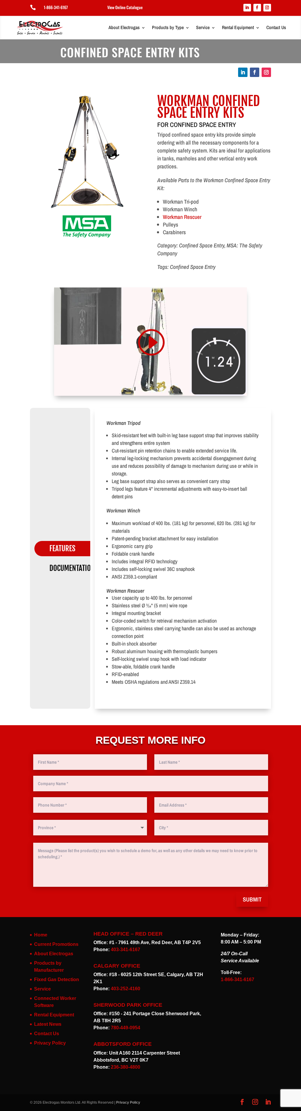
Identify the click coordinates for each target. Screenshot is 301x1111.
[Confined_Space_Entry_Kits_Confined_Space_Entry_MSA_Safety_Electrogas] (87, 208)
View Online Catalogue (125, 7)
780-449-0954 (125, 1027)
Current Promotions (56, 944)
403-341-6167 (125, 949)
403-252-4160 (125, 988)
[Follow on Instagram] (267, 7)
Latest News (47, 1024)
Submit (252, 899)
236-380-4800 (125, 1067)
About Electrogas (124, 27)
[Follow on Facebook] (257, 7)
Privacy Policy (50, 1042)
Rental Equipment (238, 27)
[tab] (66, 548)
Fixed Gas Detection (56, 979)
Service (203, 27)
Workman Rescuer (182, 217)
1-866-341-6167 (56, 7)
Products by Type (168, 27)
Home (40, 934)
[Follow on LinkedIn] (247, 7)
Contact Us (276, 27)
